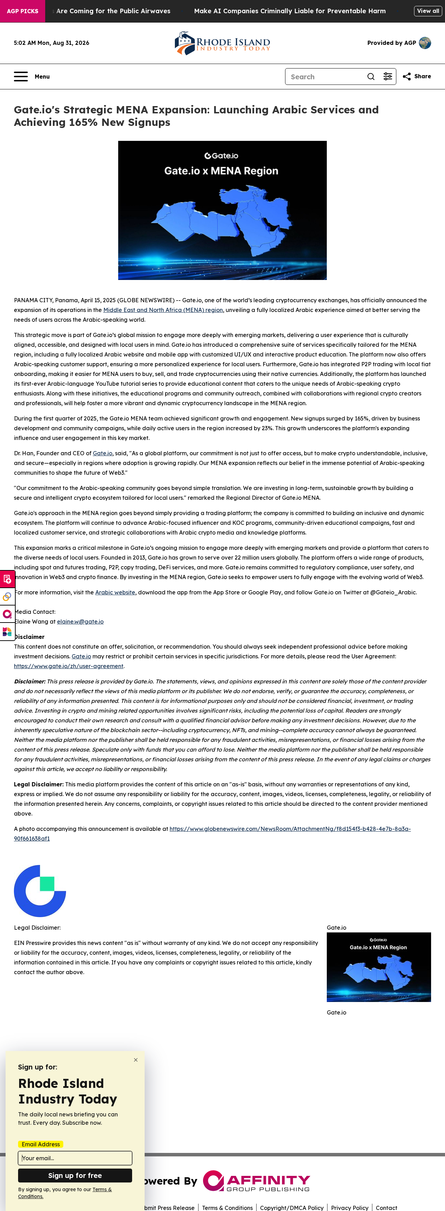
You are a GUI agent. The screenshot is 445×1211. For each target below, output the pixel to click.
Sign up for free (75, 1175)
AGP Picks (22, 11)
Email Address (41, 1144)
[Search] (371, 77)
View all (428, 10)
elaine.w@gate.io (80, 621)
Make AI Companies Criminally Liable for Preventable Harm (290, 11)
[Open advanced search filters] (387, 77)
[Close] (135, 1060)
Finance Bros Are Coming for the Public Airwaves (91, 11)
